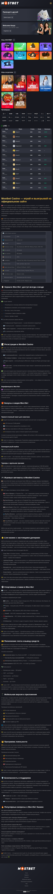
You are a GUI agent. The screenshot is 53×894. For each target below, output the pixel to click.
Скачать (26, 885)
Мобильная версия (26, 879)
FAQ (26, 883)
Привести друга (7, 17)
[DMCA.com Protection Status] (26, 892)
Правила (27, 875)
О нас (26, 872)
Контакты (26, 877)
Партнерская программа (26, 881)
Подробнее (6, 30)
